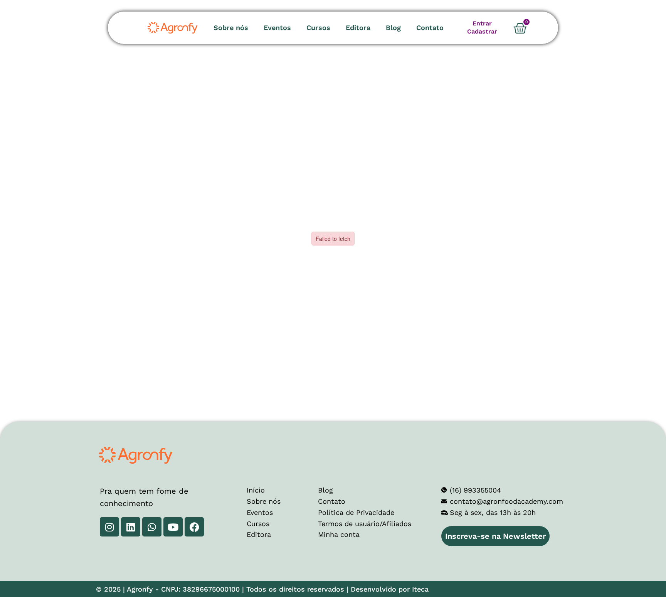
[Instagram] (109, 526)
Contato (430, 28)
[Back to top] (633, 564)
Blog (393, 28)
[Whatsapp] (151, 526)
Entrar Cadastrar (482, 27)
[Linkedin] (130, 526)
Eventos (277, 28)
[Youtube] (173, 526)
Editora (358, 28)
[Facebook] (194, 526)
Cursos (318, 28)
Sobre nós (231, 28)
